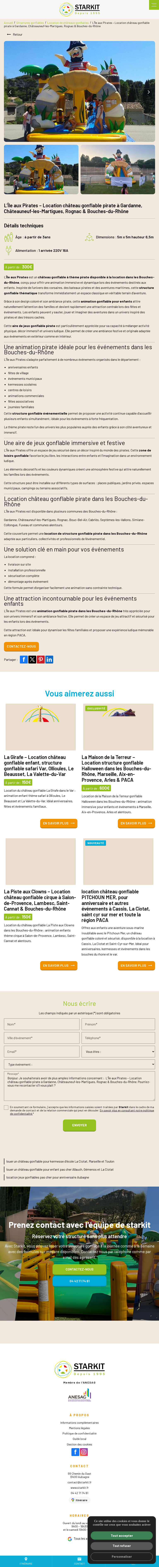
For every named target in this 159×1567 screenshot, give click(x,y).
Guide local (79, 1438)
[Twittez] (32, 659)
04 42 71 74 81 (79, 1493)
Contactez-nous (21, 646)
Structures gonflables (30, 22)
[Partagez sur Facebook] (24, 659)
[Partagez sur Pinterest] (41, 659)
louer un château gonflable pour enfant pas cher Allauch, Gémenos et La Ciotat (60, 1169)
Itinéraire (26, 1561)
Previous (10, 92)
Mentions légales (79, 1428)
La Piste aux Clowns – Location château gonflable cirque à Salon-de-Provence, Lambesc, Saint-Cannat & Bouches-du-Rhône (40, 900)
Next (148, 92)
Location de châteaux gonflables (68, 22)
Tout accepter (122, 1535)
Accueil (8, 22)
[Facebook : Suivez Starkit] (75, 1452)
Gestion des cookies (79, 1444)
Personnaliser (122, 1556)
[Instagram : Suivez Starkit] (84, 1452)
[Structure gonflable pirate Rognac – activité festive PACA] (41, 169)
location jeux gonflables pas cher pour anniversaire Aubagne (47, 1177)
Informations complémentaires (79, 1422)
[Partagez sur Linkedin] (49, 659)
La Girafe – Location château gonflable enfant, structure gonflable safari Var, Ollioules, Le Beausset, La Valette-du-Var (39, 765)
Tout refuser (122, 1546)
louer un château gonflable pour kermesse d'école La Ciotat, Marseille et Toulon (60, 1161)
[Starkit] (79, 9)
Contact (79, 1561)
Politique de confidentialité (79, 1433)
